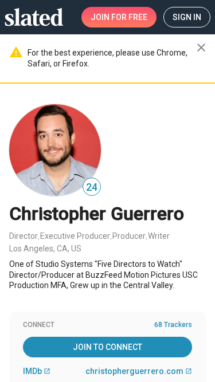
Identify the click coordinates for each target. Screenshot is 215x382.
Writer (159, 236)
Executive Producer (75, 236)
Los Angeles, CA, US (45, 248)
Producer (129, 236)
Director (23, 236)
